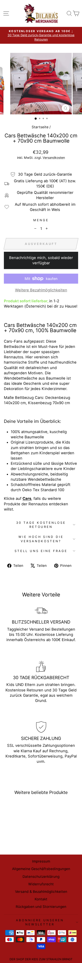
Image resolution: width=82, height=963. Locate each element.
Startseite (40, 127)
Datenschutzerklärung (41, 876)
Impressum (41, 861)
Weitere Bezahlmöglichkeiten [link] (41, 290)
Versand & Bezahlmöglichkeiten (41, 891)
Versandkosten (54, 157)
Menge (41, 220)
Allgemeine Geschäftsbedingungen (41, 869)
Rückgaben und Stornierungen (41, 906)
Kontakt (41, 899)
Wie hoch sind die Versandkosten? (41, 539)
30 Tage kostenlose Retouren (41, 525)
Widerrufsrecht (41, 884)
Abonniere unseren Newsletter (40, 922)
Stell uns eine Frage (41, 551)
